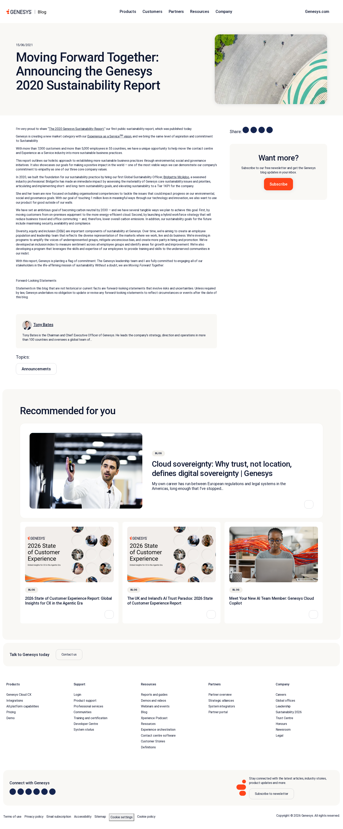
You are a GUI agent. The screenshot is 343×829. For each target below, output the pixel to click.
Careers (281, 694)
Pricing (11, 712)
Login (77, 694)
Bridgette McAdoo (176, 177)
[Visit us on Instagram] (20, 791)
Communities (82, 712)
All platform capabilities (22, 706)
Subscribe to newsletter (271, 794)
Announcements (36, 369)
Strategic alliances (221, 700)
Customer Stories (153, 741)
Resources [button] (199, 11)
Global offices (285, 700)
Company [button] (224, 11)
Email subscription (58, 816)
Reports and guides (154, 694)
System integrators (221, 706)
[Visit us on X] (28, 791)
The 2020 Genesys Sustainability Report (76, 129)
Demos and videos (153, 700)
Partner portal (218, 712)
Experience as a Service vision (109, 136)
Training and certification (90, 718)
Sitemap (100, 816)
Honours (281, 724)
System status (84, 729)
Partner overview (220, 694)
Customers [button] (152, 11)
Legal (279, 735)
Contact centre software (158, 735)
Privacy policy (33, 816)
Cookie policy (146, 816)
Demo (10, 718)
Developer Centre (86, 724)
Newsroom (283, 729)
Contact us (69, 654)
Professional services (88, 706)
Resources (148, 724)
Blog (144, 712)
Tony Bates (43, 324)
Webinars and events (155, 706)
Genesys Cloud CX (18, 694)
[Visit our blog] (52, 791)
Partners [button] (176, 11)
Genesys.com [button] (317, 11)
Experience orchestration (158, 729)
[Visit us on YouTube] (44, 791)
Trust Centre (284, 718)
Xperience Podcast (154, 718)
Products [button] (128, 11)
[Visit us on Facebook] (36, 791)
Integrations (14, 700)
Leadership (283, 706)
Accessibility (83, 816)
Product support (85, 700)
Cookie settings (122, 817)
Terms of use (12, 816)
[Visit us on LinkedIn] (13, 791)
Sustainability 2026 (289, 712)
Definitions (148, 747)
